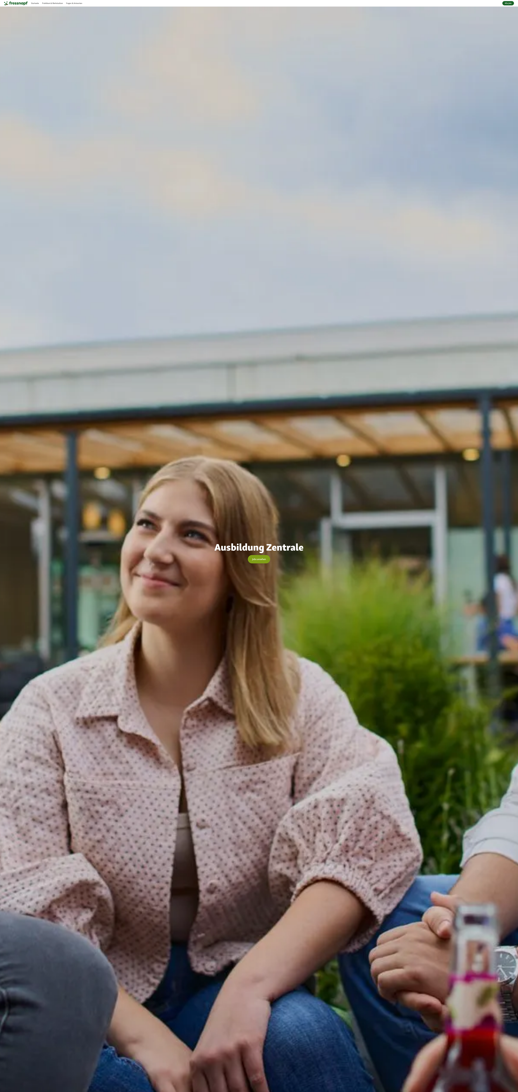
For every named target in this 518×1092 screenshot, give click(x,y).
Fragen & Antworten (74, 3)
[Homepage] (16, 3)
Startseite (35, 3)
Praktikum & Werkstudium (52, 3)
